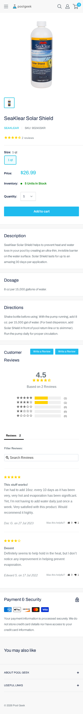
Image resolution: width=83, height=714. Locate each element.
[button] (70, 522)
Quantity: (10, 196)
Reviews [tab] (11, 435)
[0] (75, 6)
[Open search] (59, 6)
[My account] (67, 6)
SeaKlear (11, 128)
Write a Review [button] (41, 351)
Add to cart (42, 211)
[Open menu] (6, 6)
